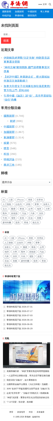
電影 (13, 218)
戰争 (5, 213)
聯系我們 (32, 15)
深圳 (41, 213)
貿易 (17, 222)
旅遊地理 (21, 412)
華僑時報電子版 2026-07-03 (20, 315)
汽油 (24, 213)
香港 (26, 222)
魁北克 (36, 222)
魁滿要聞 (9, 137)
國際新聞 (6, 11)
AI (4, 200)
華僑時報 (19, 15)
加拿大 (46, 204)
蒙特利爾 (7, 222)
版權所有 (36, 417)
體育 (6, 148)
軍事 (37, 204)
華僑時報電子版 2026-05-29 (20, 328)
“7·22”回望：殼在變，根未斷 (20, 402)
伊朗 (28, 204)
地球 (39, 209)
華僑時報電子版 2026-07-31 (20, 307)
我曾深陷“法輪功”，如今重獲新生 (22, 380)
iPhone (20, 200)
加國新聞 (19, 11)
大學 (47, 209)
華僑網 (27, 417)
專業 (30, 200)
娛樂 (6, 142)
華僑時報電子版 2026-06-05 (20, 324)
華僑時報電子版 (12, 276)
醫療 (13, 209)
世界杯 (40, 200)
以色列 (18, 204)
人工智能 (7, 204)
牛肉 (5, 218)
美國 (39, 218)
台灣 (30, 209)
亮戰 (7, 338)
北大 (5, 209)
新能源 (14, 213)
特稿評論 (6, 15)
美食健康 (40, 412)
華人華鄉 (44, 11)
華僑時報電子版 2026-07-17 (20, 311)
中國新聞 (32, 11)
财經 (12, 121)
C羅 (11, 200)
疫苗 (22, 218)
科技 (6, 153)
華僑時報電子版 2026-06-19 (20, 320)
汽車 (32, 213)
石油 (30, 218)
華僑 (22, 209)
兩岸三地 (9, 164)
